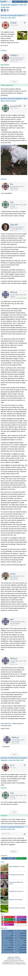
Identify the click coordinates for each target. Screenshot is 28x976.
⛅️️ (24, 962)
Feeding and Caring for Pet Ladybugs (17, 907)
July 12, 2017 (20, 858)
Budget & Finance (19, 931)
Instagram (6, 924)
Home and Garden (7, 945)
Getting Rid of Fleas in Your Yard (16, 891)
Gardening (6, 919)
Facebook (19, 919)
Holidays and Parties (19, 942)
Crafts (4, 938)
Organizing (5, 947)
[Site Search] (24, 2)
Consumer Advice (6, 935)
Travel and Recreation (7, 952)
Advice (10, 858)
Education (17, 938)
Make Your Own (18, 945)
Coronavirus (18, 935)
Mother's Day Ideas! (20, 917)
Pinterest (6, 922)
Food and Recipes (19, 940)
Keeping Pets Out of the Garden (15, 899)
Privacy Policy (13, 960)
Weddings (17, 952)
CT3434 (5, 45)
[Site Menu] (16, 2)
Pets (4, 858)
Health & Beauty (6, 942)
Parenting (17, 947)
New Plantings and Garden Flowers (16, 874)
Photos (16, 949)
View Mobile (18, 958)
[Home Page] (6, 1)
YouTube (19, 922)
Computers (17, 933)
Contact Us (21, 960)
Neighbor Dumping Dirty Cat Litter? (17, 866)
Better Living (5, 931)
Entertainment (6, 940)
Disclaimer (7, 960)
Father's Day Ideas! (8, 917)
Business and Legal (7, 933)
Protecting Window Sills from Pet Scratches (16, 883)
